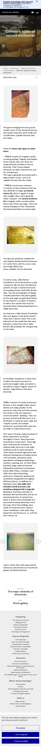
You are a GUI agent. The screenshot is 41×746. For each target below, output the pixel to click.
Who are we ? (20, 701)
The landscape (20, 639)
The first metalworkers (20, 664)
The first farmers (20, 661)
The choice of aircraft (20, 620)
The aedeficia (8, 70)
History (20, 686)
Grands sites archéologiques (20, 704)
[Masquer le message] (37, 1)
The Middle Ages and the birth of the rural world (20, 675)
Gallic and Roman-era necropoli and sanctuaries (20, 667)
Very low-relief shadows (20, 642)
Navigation (10, 77)
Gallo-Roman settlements (20, 672)
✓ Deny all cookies (20, 741)
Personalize (20, 728)
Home (5, 68)
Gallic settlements (28, 68)
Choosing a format (20, 627)
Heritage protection (20, 691)
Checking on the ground (20, 632)
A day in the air (20, 629)
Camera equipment (20, 625)
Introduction (20, 684)
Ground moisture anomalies (20, 646)
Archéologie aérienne (10, 12)
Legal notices (20, 706)
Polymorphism (20, 651)
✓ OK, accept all (20, 734)
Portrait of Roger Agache (20, 693)
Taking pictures (20, 622)
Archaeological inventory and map (20, 689)
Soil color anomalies (20, 649)
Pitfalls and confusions (20, 653)
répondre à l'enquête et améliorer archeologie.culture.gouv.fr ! (17, 5)
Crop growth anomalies (20, 644)
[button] (38, 541)
